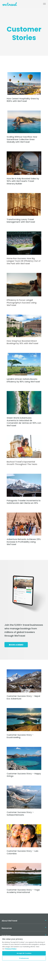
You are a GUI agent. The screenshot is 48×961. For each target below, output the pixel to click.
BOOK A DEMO (16, 644)
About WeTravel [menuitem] (9, 920)
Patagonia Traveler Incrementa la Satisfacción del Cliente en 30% (23, 502)
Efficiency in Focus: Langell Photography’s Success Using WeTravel (21, 303)
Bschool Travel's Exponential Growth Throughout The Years (22, 463)
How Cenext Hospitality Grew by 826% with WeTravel (23, 100)
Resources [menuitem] (7, 928)
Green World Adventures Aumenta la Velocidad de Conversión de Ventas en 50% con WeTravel (24, 421)
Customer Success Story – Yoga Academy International (23, 891)
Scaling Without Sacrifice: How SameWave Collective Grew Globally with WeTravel (22, 139)
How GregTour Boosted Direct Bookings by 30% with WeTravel (22, 342)
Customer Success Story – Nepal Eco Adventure (23, 697)
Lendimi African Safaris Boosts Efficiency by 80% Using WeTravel (23, 380)
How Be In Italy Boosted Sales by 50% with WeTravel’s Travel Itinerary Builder (23, 181)
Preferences (24, 958)
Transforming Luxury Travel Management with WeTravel (21, 220)
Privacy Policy (10, 949)
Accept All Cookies (24, 953)
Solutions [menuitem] (6, 935)
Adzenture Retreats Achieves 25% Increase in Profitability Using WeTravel (24, 542)
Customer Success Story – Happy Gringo (24, 775)
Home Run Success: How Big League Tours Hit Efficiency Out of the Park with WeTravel (24, 261)
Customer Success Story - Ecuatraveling (20, 736)
